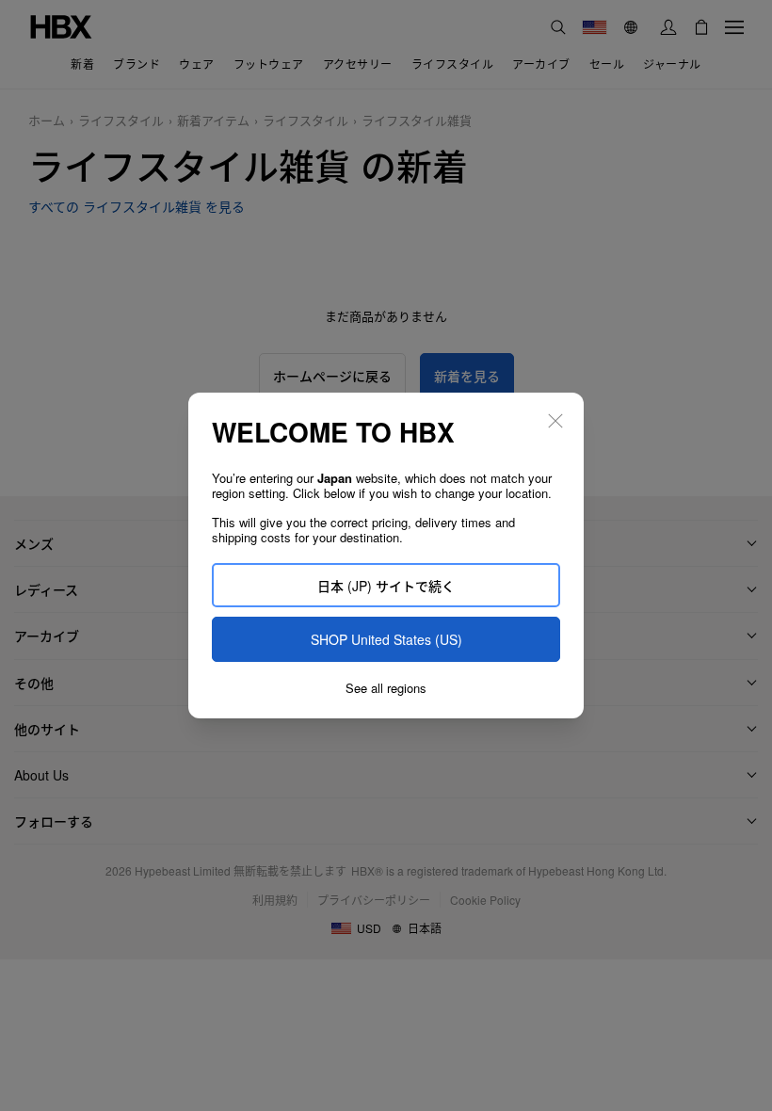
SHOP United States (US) (386, 639)
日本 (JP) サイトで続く (386, 585)
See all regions (386, 688)
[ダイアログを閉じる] (555, 421)
